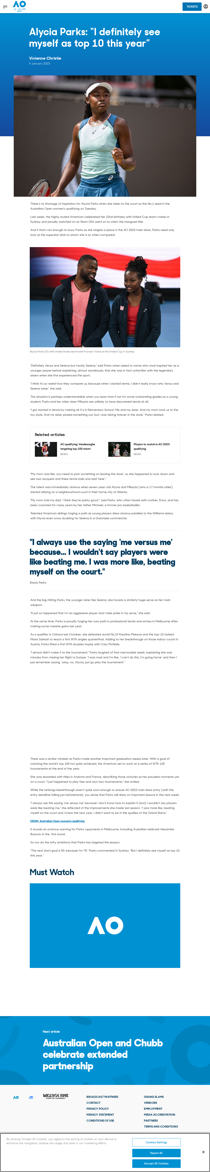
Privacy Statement (100, 1114)
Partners (151, 1120)
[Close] (203, 1152)
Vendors (150, 1103)
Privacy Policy (98, 1109)
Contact (93, 1103)
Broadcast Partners (102, 1097)
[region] (105, 1152)
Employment (153, 1109)
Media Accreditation (159, 1114)
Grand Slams (154, 1097)
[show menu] (5, 7)
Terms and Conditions (161, 1126)
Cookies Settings (156, 1142)
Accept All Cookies (156, 1163)
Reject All (156, 1153)
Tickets (192, 6)
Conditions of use (100, 1120)
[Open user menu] (205, 6)
